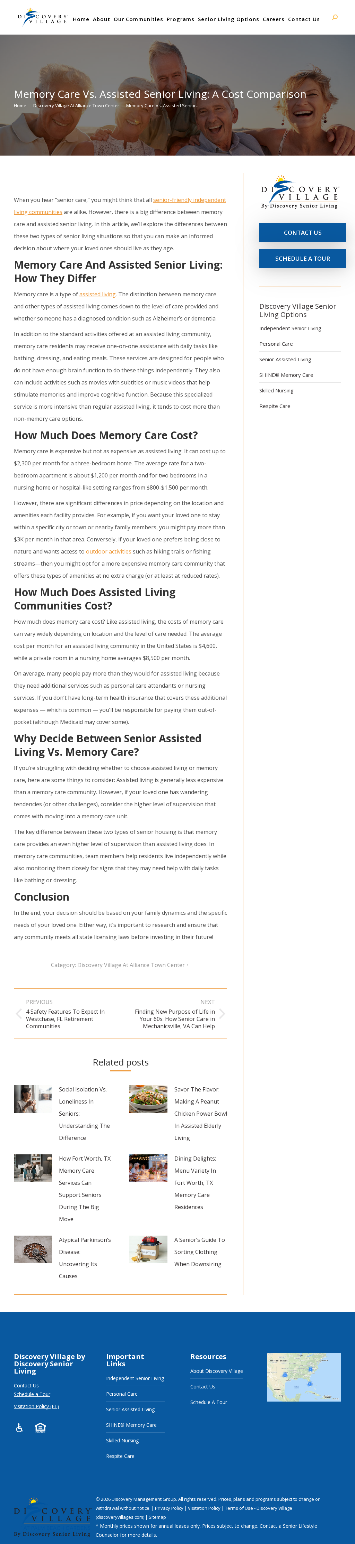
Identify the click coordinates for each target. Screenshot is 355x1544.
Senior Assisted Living (285, 359)
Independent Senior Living (290, 328)
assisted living (97, 294)
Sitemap (157, 1517)
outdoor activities (108, 551)
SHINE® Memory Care (286, 374)
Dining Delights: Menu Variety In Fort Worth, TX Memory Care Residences (195, 1183)
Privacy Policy (169, 1508)
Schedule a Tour (32, 1394)
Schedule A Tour (208, 1402)
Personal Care (276, 343)
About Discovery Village (216, 1371)
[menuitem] (81, 19)
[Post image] (33, 1099)
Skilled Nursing (276, 390)
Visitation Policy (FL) (36, 1406)
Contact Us (26, 1385)
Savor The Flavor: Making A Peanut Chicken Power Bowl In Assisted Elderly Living (200, 1114)
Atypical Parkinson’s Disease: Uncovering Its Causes (85, 1258)
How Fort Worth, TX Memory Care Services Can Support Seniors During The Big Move (85, 1189)
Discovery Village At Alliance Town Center (131, 965)
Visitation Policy (205, 1508)
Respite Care (275, 405)
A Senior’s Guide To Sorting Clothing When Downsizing (199, 1252)
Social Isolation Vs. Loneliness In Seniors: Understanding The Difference (84, 1114)
